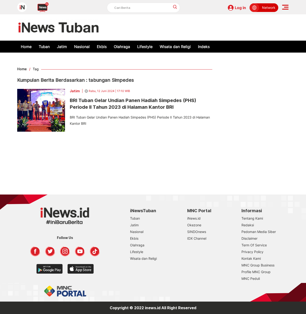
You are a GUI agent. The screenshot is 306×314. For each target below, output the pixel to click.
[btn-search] (175, 7)
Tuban (44, 46)
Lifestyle (145, 46)
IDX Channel (196, 238)
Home (26, 46)
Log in (240, 7)
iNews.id (194, 218)
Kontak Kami (251, 258)
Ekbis (102, 46)
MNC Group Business (257, 265)
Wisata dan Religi (175, 46)
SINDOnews (196, 232)
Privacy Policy (252, 252)
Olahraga (122, 46)
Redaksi (247, 225)
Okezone (194, 225)
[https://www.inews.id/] (58, 27)
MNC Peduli (250, 278)
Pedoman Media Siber (258, 232)
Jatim (62, 46)
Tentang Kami (252, 218)
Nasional (82, 46)
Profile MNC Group (256, 272)
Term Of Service (254, 245)
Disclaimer (249, 238)
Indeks (204, 46)
